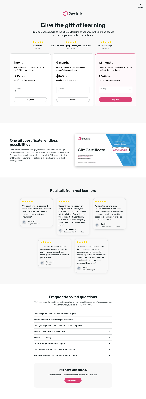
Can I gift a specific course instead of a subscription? (58, 325)
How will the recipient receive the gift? (51, 331)
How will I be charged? (44, 337)
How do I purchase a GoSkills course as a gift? (55, 314)
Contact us (71, 380)
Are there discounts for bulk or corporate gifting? (56, 355)
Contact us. (87, 305)
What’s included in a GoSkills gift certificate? (54, 319)
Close (140, 7)
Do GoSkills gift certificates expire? (50, 343)
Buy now (30, 100)
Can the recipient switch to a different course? (55, 349)
